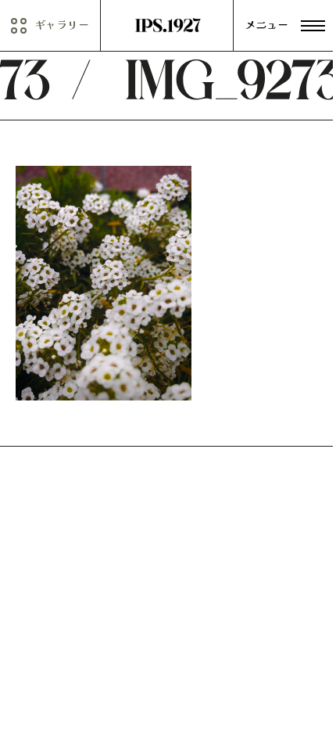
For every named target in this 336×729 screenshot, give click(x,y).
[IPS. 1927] (168, 26)
